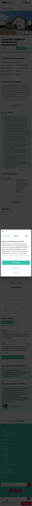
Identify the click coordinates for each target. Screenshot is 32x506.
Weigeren (16, 273)
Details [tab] (16, 235)
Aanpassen (15, 267)
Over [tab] (26, 235)
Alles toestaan (16, 262)
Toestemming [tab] (5, 235)
